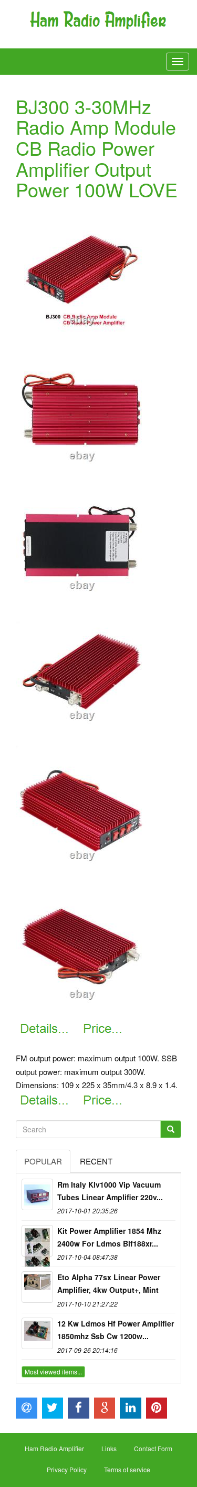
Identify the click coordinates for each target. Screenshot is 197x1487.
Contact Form (153, 1448)
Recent (96, 1161)
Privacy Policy (67, 1469)
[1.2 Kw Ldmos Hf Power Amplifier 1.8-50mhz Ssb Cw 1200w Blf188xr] (37, 1333)
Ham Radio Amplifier (54, 1448)
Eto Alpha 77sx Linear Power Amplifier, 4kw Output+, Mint (108, 1283)
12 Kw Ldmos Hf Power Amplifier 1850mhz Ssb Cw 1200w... (115, 1329)
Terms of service (127, 1469)
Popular (43, 1161)
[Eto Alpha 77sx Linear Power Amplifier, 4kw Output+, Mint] (37, 1287)
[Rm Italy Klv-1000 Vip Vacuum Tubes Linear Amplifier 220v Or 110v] (37, 1194)
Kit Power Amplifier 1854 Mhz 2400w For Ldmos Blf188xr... (109, 1237)
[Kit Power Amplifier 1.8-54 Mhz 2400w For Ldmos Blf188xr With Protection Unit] (37, 1241)
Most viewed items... (53, 1371)
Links (109, 1448)
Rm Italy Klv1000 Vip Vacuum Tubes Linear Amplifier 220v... (110, 1190)
